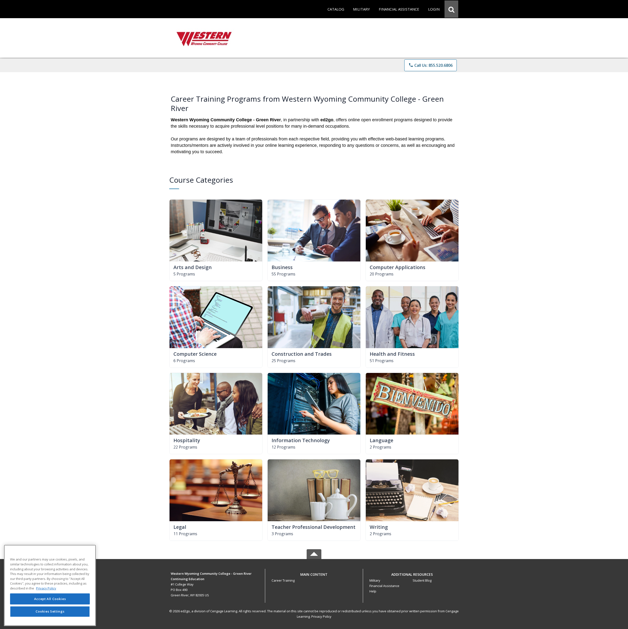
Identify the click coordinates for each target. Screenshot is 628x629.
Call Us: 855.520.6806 (430, 65)
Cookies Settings (50, 611)
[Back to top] (314, 577)
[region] (50, 585)
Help (372, 591)
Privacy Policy (321, 616)
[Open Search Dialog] (451, 9)
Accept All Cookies (50, 599)
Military (374, 580)
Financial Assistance (384, 586)
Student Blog (422, 580)
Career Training (283, 580)
